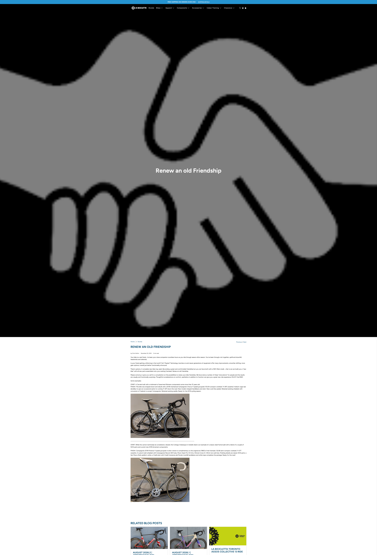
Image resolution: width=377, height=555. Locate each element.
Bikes (158, 8)
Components (182, 8)
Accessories (197, 8)
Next (244, 342)
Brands (151, 8)
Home (133, 341)
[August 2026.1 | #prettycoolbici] (188, 538)
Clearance (228, 8)
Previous (239, 342)
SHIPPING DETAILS (204, 2)
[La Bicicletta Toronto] (139, 8)
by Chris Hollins (135, 353)
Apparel (169, 8)
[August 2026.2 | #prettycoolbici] (149, 538)
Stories (140, 341)
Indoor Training (213, 8)
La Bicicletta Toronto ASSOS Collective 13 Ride (227, 550)
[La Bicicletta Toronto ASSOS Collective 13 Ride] (227, 536)
